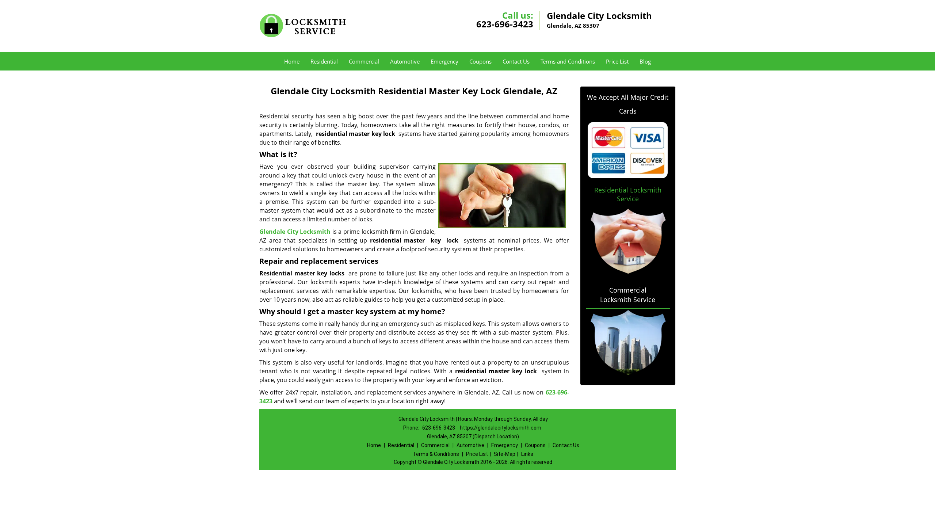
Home (291, 61)
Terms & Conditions (436, 454)
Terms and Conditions (568, 61)
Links (527, 454)
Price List (617, 61)
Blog (645, 61)
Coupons (480, 61)
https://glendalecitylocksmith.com (500, 428)
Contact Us (516, 61)
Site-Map (504, 454)
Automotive (405, 61)
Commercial (364, 61)
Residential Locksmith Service (627, 194)
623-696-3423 (504, 24)
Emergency (444, 61)
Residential (324, 61)
